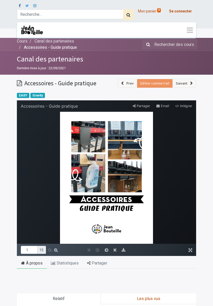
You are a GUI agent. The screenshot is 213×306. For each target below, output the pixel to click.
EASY (23, 95)
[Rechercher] (128, 14)
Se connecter (180, 11)
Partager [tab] (99, 263)
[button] (127, 83)
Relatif (59, 298)
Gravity (37, 95)
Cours (22, 41)
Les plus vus (148, 298)
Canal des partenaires (50, 59)
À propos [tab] (34, 263)
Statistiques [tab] (67, 263)
